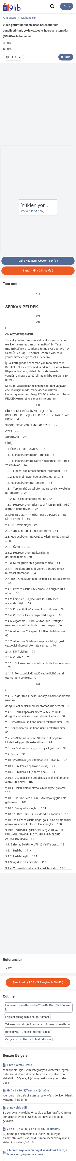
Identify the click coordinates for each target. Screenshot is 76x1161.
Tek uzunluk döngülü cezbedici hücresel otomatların (37, 1024)
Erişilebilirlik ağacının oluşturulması (27, 1017)
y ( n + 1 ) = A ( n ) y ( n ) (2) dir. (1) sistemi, (33, 1128)
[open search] (52, 6)
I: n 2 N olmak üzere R (20, 1065)
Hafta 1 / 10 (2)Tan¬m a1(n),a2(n (28, 1090)
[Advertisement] (38, 105)
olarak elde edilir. (18, 1107)
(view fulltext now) (32, 211)
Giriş (67, 6)
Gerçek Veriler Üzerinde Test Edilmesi (28, 1039)
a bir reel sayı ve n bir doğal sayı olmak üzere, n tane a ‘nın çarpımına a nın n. (37, 1152)
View (9, 967)
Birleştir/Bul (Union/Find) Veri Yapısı (27, 1031)
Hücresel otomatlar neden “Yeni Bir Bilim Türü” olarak (37, 1007)
